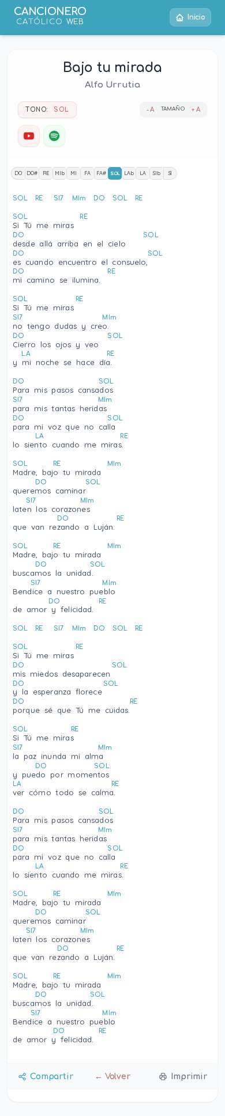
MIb (60, 173)
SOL (115, 173)
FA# (101, 173)
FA (87, 173)
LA (143, 173)
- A (151, 110)
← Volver (112, 1076)
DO (18, 173)
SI (170, 173)
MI (73, 173)
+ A (196, 110)
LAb (129, 173)
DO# (32, 173)
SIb (156, 173)
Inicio (196, 17)
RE (46, 173)
